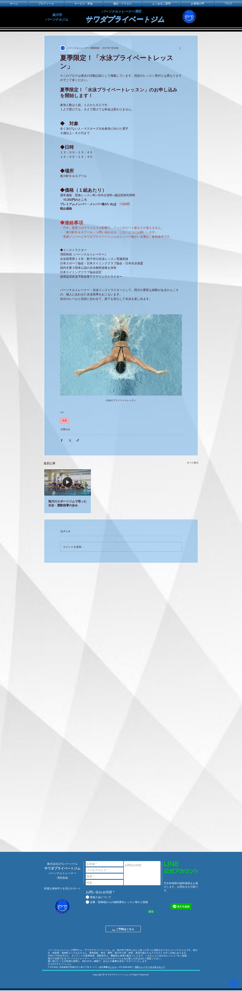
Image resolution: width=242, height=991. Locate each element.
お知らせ (65, 428)
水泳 (64, 420)
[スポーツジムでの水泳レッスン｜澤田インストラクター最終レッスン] (67, 482)
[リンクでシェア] (77, 440)
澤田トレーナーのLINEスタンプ (150, 967)
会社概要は (107, 967)
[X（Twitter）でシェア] (69, 440)
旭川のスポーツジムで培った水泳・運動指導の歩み (67, 503)
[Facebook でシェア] (61, 440)
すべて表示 (192, 462)
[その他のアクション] (180, 48)
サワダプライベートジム (125, 19)
